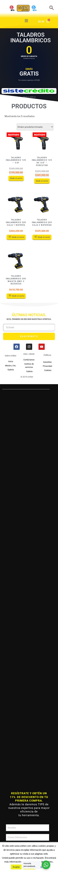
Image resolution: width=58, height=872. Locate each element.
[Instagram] (29, 347)
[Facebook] (16, 347)
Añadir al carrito (16, 178)
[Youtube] (42, 347)
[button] (29, 382)
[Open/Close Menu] (26, 20)
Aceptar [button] (16, 867)
